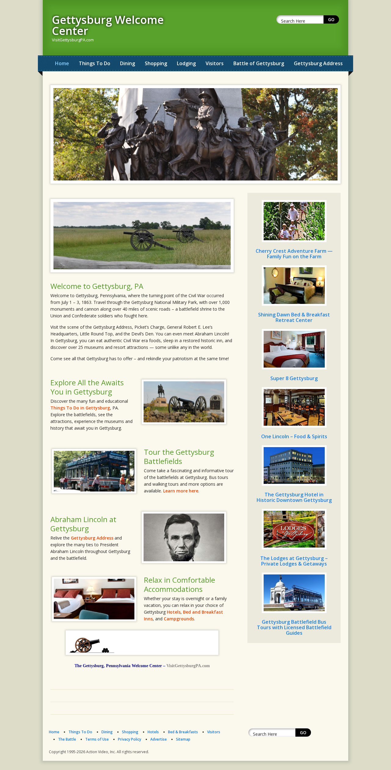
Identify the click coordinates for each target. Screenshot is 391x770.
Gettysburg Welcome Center (108, 25)
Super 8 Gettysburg (294, 378)
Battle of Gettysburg (258, 63)
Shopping (156, 63)
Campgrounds (179, 619)
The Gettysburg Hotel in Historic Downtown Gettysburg (294, 497)
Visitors (215, 63)
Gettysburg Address (318, 63)
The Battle (67, 739)
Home (62, 63)
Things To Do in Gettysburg (80, 408)
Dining (127, 63)
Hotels (174, 612)
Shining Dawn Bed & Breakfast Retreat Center (294, 317)
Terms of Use (97, 739)
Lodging (186, 63)
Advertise (158, 739)
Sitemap (183, 739)
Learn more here (180, 491)
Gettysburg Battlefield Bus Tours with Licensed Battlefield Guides (294, 627)
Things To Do (94, 63)
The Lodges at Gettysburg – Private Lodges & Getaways (294, 561)
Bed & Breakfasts (183, 731)
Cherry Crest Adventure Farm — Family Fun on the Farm (294, 254)
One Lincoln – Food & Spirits (294, 436)
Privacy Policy (129, 739)
